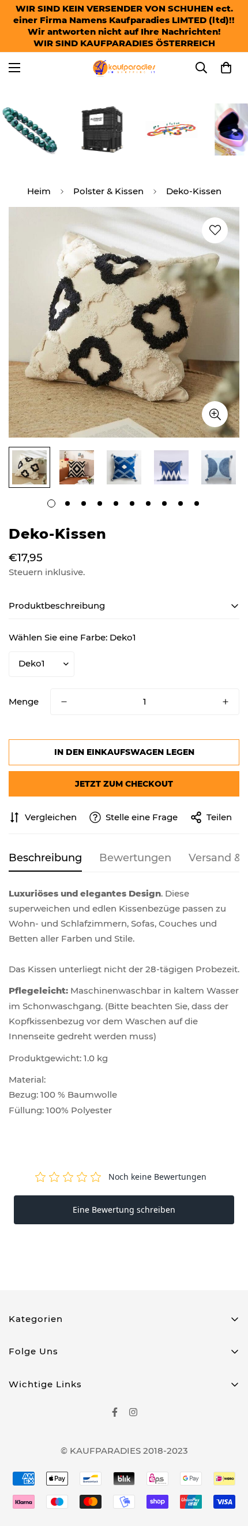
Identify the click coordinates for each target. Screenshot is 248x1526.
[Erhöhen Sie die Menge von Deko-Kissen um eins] (225, 701)
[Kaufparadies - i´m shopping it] (124, 68)
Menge (24, 701)
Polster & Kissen (108, 191)
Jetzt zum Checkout (124, 784)
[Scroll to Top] (227, 1464)
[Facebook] (114, 1412)
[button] (226, 67)
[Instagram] (133, 1412)
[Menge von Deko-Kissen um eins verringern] (64, 701)
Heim (39, 191)
